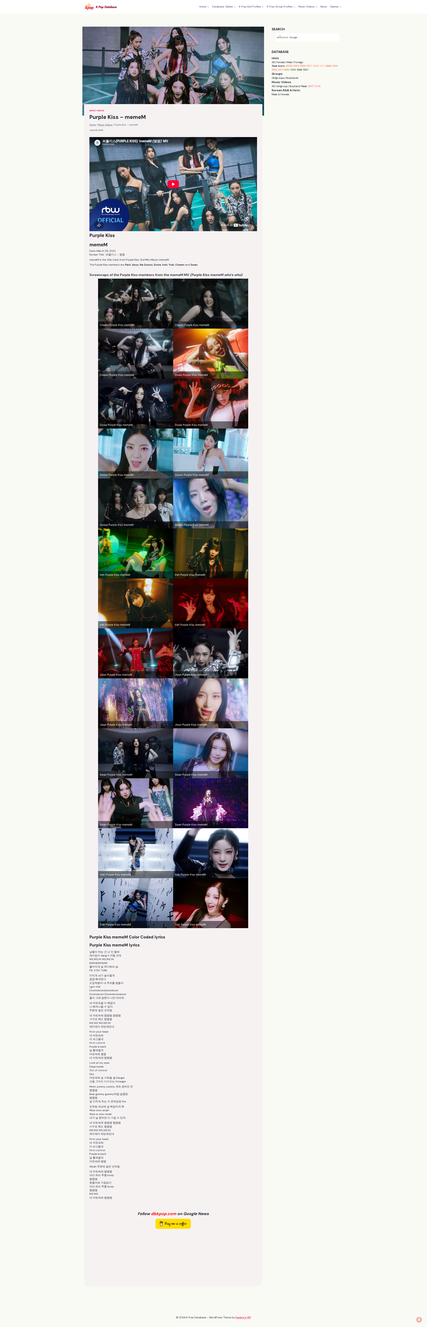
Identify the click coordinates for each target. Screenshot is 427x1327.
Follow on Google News (173, 1213)
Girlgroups (278, 78)
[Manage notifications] (419, 1319)
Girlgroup (282, 86)
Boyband (295, 86)
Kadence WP (243, 1317)
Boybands (292, 78)
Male (289, 62)
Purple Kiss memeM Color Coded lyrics (127, 937)
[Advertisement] (173, 1256)
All (273, 62)
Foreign (298, 62)
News (323, 6)
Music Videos (96, 110)
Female (280, 62)
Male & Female (280, 94)
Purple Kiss (102, 235)
